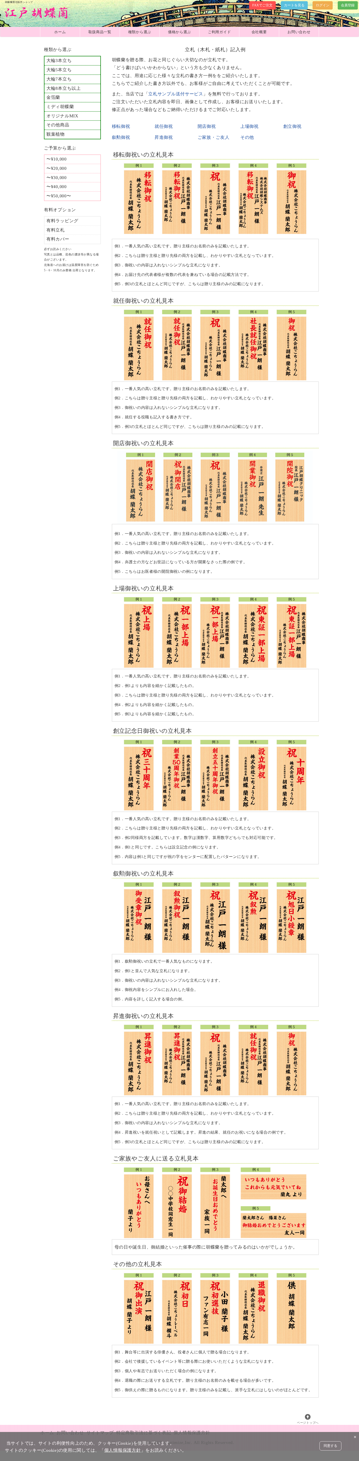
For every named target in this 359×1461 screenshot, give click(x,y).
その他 (247, 137)
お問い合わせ (298, 32)
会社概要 (259, 32)
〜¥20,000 (56, 168)
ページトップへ (308, 1422)
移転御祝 (121, 126)
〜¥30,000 (56, 177)
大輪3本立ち (59, 60)
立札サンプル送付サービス (175, 93)
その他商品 (57, 124)
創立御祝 (292, 126)
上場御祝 (249, 126)
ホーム (60, 32)
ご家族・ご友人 (214, 137)
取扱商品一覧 (99, 32)
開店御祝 (207, 126)
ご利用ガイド (219, 32)
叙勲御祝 (121, 137)
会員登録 (348, 5)
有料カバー (57, 239)
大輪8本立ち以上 (63, 88)
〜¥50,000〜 (58, 195)
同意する (330, 1446)
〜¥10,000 (56, 159)
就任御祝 (164, 126)
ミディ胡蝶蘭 (60, 106)
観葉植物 (55, 134)
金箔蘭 (53, 97)
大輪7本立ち (59, 79)
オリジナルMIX (62, 115)
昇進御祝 (164, 137)
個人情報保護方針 (122, 1450)
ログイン (322, 5)
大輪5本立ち (59, 69)
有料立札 (55, 230)
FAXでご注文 (262, 5)
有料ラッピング (62, 220)
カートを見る (294, 5)
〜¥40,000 (56, 186)
